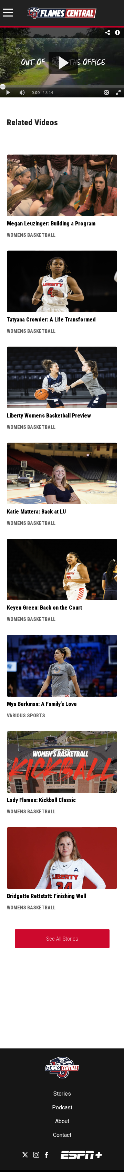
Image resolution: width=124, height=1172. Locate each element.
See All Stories (62, 939)
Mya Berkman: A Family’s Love (42, 704)
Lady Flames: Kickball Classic (41, 800)
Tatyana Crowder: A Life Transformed (51, 319)
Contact (62, 1135)
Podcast (62, 1107)
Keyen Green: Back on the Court (44, 607)
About (62, 1121)
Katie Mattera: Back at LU (36, 511)
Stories (62, 1093)
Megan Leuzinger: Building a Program (51, 223)
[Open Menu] (8, 14)
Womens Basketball (31, 235)
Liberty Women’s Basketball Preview (49, 415)
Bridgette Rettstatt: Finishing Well (46, 896)
